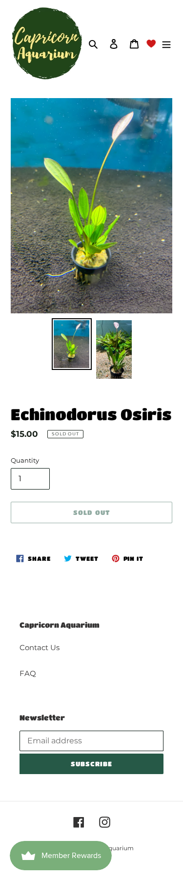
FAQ (28, 673)
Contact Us (40, 647)
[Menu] (166, 43)
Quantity (25, 460)
